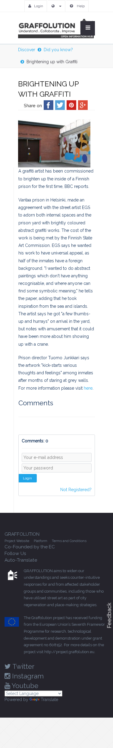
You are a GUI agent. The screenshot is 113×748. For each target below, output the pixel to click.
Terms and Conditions (69, 541)
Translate (49, 699)
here (88, 388)
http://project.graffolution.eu (69, 652)
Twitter (22, 666)
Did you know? (58, 49)
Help (80, 6)
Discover (26, 49)
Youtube (24, 686)
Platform (40, 541)
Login (38, 6)
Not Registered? (76, 489)
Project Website (17, 541)
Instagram (27, 676)
